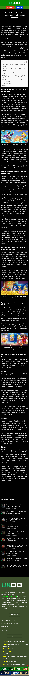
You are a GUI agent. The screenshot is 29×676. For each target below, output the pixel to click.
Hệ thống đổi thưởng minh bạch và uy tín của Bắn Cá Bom (14, 73)
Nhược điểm (8, 83)
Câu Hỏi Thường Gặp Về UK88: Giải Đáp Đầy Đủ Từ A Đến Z (16, 519)
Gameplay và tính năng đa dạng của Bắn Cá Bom (14, 69)
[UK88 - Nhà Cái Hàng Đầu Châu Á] (14, 3)
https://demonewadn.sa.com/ (11, 654)
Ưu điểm (8, 81)
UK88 (12, 649)
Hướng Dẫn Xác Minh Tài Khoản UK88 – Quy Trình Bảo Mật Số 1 (17, 566)
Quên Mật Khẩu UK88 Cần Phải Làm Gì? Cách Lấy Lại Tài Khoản (16, 546)
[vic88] (14, 669)
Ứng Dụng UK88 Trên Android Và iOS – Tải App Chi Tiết (16, 539)
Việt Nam (3, 594)
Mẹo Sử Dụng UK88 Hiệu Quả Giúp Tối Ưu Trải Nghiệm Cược (16, 512)
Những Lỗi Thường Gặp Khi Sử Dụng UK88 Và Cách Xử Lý (16, 525)
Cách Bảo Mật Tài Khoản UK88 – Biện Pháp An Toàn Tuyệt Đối (17, 532)
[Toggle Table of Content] (24, 62)
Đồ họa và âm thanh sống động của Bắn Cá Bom (14, 65)
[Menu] (2, 3)
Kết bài (5, 85)
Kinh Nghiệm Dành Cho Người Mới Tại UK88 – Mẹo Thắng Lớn (17, 505)
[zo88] (14, 673)
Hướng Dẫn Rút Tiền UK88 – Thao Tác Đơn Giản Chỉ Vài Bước (16, 552)
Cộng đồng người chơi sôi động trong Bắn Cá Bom (14, 76)
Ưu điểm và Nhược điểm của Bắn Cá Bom (13, 79)
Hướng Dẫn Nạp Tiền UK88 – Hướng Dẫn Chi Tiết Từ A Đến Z (16, 559)
